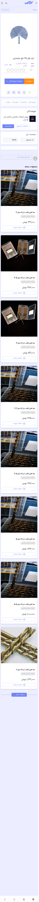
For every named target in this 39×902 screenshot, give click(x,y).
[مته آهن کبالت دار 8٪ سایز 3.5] (19, 253)
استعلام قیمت (8, 126)
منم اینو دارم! (5, 10)
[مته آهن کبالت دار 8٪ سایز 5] (19, 515)
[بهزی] (29, 3)
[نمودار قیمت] (14, 92)
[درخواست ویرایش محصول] (9, 92)
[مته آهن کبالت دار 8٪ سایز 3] (19, 188)
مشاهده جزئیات (17, 227)
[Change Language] (6, 3)
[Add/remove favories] (24, 92)
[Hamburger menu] (36, 3)
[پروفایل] (5, 899)
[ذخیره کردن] (29, 92)
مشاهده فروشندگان (15, 81)
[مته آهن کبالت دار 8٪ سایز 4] (19, 319)
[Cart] (2, 3)
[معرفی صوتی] (33, 899)
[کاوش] (24, 899)
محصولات (34, 10)
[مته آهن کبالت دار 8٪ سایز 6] (19, 645)
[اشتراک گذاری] (19, 92)
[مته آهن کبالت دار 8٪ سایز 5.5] (19, 580)
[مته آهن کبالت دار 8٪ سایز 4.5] (19, 449)
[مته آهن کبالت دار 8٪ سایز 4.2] (19, 384)
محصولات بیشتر (20, 694)
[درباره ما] (14, 899)
